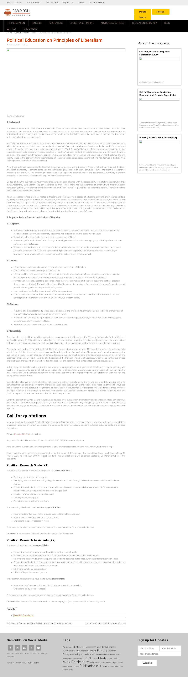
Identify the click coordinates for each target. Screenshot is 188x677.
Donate (142, 11)
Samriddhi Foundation (23, 615)
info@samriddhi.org (21, 434)
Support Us (68, 3)
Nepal (67, 662)
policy (91, 663)
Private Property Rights (109, 662)
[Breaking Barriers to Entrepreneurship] (160, 140)
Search (142, 17)
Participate (80, 662)
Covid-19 (82, 647)
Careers (81, 3)
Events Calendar (34, 3)
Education (112, 651)
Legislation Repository (144, 23)
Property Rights (73, 666)
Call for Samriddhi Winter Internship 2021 (105, 623)
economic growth (88, 651)
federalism (89, 654)
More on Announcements (153, 43)
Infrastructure (77, 658)
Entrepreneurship (71, 654)
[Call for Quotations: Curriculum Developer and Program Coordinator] (160, 98)
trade (71, 670)
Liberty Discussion (109, 658)
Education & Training (82, 23)
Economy (102, 650)
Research (37, 23)
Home (9, 33)
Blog (167, 23)
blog (75, 646)
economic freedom (71, 651)
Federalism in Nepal (103, 654)
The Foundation (16, 23)
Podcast (160, 11)
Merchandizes (52, 3)
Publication (87, 666)
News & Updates (14, 3)
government (116, 654)
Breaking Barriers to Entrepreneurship (158, 137)
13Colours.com (32, 663)
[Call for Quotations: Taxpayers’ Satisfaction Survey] (160, 58)
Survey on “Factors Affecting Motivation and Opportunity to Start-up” (39, 623)
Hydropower (67, 658)
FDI (82, 654)
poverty (97, 662)
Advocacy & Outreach (113, 23)
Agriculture (67, 647)
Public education (116, 666)
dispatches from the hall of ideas (101, 647)
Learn (87, 658)
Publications (56, 23)
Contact (11, 29)
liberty (95, 658)
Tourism (65, 670)
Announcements (96, 3)
